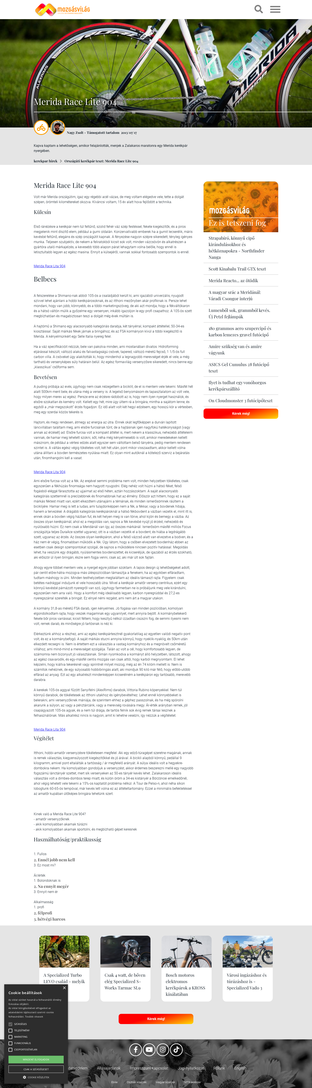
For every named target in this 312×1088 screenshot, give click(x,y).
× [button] (64, 988)
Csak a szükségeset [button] (36, 1069)
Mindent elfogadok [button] (36, 1059)
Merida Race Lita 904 (49, 266)
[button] (36, 1076)
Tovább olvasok (34, 1016)
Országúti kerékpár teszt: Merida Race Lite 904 (101, 161)
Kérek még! (241, 414)
